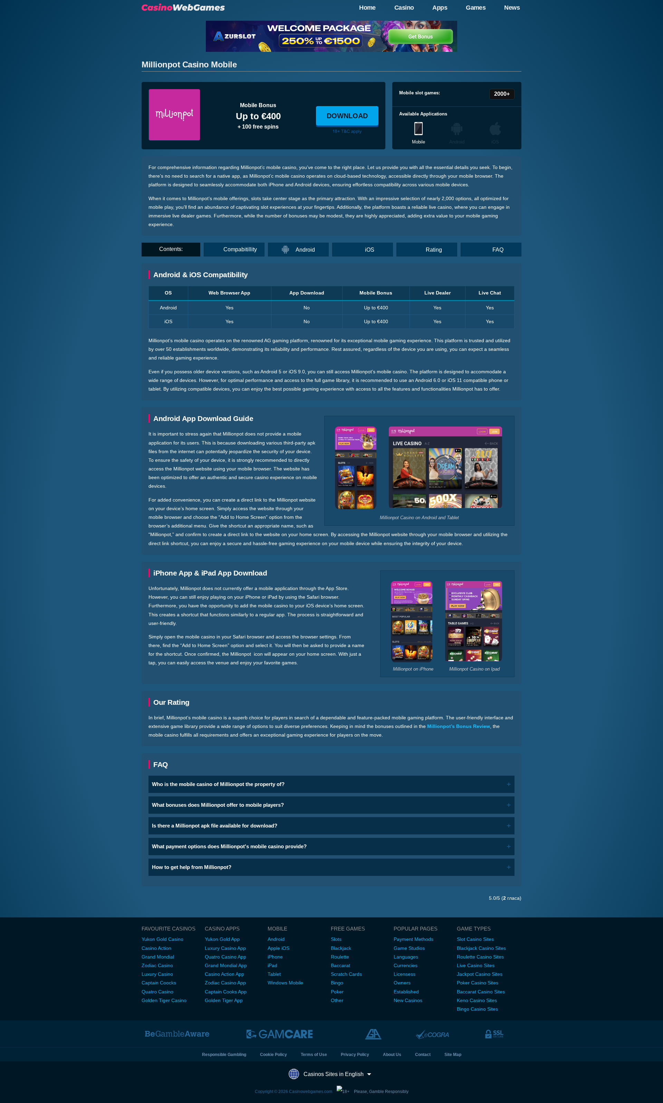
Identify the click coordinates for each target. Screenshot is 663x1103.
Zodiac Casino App (225, 982)
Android (305, 250)
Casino (404, 7)
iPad (272, 965)
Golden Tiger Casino (164, 1000)
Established (406, 991)
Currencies (405, 965)
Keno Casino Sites (477, 1000)
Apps (439, 7)
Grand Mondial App (226, 965)
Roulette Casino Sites (480, 957)
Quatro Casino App (225, 957)
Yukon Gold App (222, 939)
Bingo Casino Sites (477, 1009)
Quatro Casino (157, 991)
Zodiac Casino (157, 965)
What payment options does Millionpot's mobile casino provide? (229, 846)
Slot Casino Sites (475, 939)
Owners (402, 982)
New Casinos (408, 1000)
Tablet (274, 974)
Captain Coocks (159, 982)
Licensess (404, 974)
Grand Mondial (158, 957)
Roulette (340, 957)
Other (337, 1000)
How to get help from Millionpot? (191, 867)
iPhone (275, 957)
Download (347, 116)
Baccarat (340, 965)
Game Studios (409, 948)
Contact (423, 1054)
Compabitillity (240, 249)
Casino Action (156, 948)
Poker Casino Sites (477, 982)
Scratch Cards (346, 974)
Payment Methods (413, 939)
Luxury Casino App (225, 948)
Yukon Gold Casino (162, 939)
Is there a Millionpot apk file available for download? (214, 826)
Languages (406, 957)
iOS (369, 250)
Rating (434, 250)
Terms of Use (314, 1054)
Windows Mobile (285, 982)
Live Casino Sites (475, 965)
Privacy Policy (355, 1054)
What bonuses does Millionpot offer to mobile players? (218, 805)
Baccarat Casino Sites (481, 991)
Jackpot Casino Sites (479, 974)
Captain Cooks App (226, 991)
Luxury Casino (157, 974)
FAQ (497, 250)
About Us (392, 1054)
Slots (336, 939)
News (512, 7)
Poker (337, 991)
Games (476, 7)
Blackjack (341, 948)
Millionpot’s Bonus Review (458, 726)
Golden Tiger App (224, 1000)
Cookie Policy (273, 1054)
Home (367, 7)
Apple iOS (278, 948)
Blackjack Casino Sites (481, 948)
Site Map (452, 1054)
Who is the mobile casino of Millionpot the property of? (218, 784)
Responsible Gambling (224, 1054)
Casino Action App (224, 974)
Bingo (337, 982)
